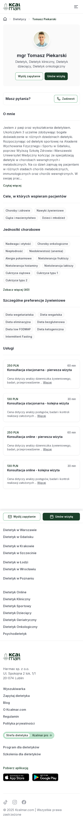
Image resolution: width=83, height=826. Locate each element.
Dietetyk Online (14, 592)
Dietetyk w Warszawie (20, 530)
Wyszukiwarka (14, 689)
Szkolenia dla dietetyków (22, 754)
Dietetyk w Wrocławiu (19, 569)
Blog (6, 703)
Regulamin (11, 716)
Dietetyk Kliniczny (16, 599)
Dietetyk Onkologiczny (20, 627)
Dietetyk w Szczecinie (19, 553)
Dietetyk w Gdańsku (18, 537)
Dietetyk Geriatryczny (19, 620)
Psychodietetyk (15, 634)
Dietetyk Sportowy (17, 606)
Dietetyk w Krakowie (18, 546)
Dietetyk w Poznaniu (18, 578)
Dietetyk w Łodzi (15, 562)
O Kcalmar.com (14, 709)
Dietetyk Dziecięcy (17, 613)
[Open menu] (76, 7)
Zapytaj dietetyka (16, 696)
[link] (44, 19)
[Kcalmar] (11, 6)
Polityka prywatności (19, 723)
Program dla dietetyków (21, 747)
